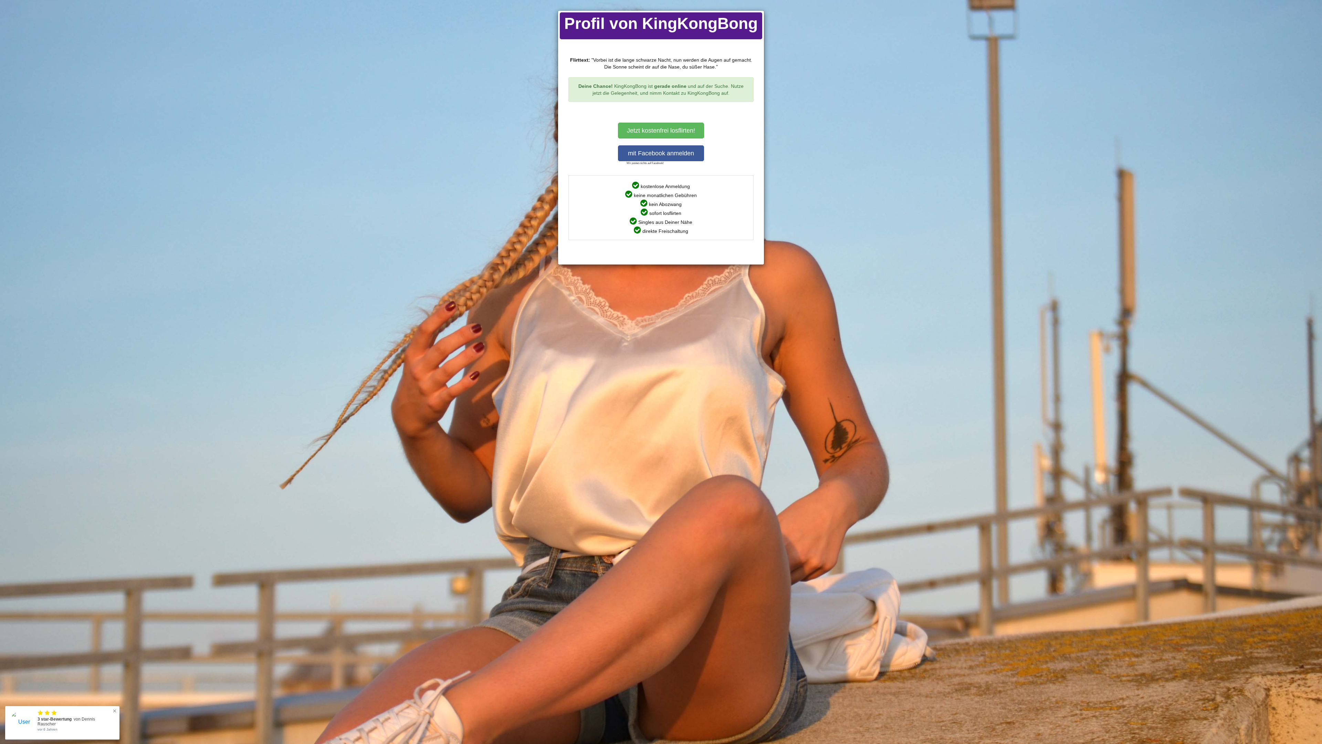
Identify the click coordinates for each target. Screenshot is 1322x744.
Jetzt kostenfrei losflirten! (661, 130)
